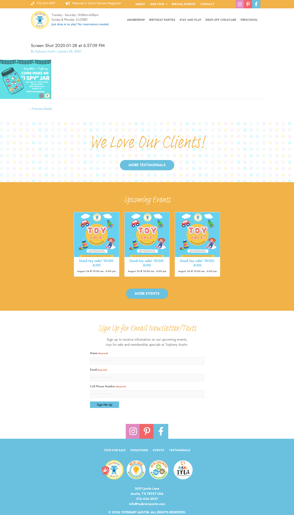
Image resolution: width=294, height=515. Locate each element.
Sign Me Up (104, 404)
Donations (139, 450)
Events (158, 450)
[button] (166, 4)
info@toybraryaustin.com (147, 504)
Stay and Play (190, 20)
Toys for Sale (115, 450)
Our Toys (157, 4)
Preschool (249, 20)
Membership (136, 20)
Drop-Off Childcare (220, 20)
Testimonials (179, 450)
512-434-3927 (46, 3)
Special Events (183, 4)
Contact (207, 4)
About (140, 4)
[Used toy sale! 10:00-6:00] (96, 234)
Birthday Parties (162, 20)
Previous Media (40, 109)
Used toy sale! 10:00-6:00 (96, 263)
